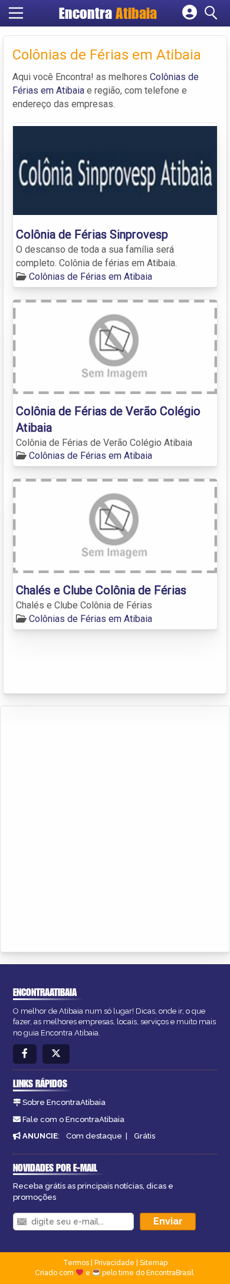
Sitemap (153, 1263)
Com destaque (94, 1135)
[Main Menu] (16, 13)
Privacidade (114, 1263)
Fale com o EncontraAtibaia (73, 1119)
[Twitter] (56, 1054)
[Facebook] (25, 1054)
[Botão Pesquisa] (213, 13)
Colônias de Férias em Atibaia (90, 276)
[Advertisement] (115, 827)
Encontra (108, 13)
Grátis (144, 1135)
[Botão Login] (189, 13)
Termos (76, 1263)
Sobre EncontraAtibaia (64, 1102)
